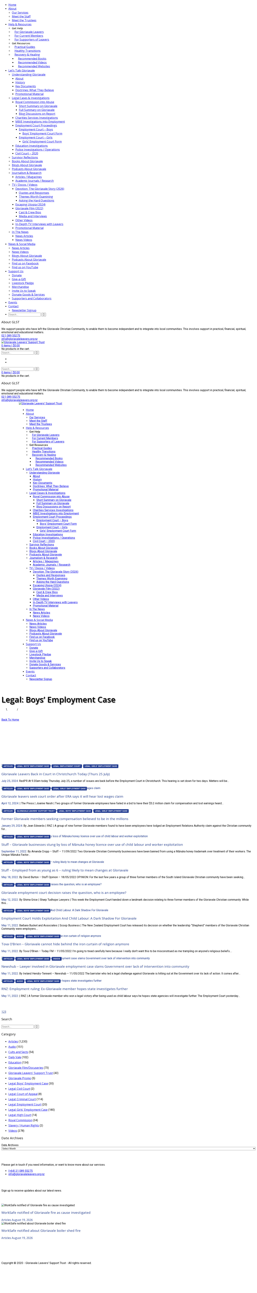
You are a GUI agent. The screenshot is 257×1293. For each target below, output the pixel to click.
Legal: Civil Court (19, 1089)
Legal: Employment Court (66, 766)
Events (12, 302)
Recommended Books (32, 59)
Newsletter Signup (24, 310)
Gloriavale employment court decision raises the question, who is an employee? (63, 892)
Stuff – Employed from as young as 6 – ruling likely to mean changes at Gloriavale (64, 870)
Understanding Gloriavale (28, 74)
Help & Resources (19, 24)
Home (12, 5)
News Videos (23, 240)
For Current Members (29, 36)
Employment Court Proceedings (36, 125)
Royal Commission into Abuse (34, 102)
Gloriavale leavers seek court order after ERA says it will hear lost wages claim (62, 796)
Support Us (15, 271)
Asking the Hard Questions (36, 200)
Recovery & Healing (27, 54)
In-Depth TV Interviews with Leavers (39, 224)
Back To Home (10, 719)
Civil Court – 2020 (26, 153)
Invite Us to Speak (24, 291)
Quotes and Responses (34, 193)
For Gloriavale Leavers (29, 32)
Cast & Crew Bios (30, 212)
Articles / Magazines (28, 177)
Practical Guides (25, 47)
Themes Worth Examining (36, 197)
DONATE (25, 686)
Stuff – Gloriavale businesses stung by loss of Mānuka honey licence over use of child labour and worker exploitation (92, 844)
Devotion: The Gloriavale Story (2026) (39, 189)
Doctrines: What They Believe (34, 90)
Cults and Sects (18, 1052)
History (20, 82)
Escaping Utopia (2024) (30, 204)
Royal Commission (20, 1120)
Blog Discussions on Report (37, 114)
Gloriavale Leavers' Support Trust (36, 811)
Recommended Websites (34, 66)
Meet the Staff (21, 16)
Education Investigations (31, 146)
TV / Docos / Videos (24, 185)
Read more (8, 784)
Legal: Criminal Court (22, 1099)
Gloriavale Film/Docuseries (25, 1068)
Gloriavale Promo (19, 1078)
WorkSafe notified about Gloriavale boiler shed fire (41, 1230)
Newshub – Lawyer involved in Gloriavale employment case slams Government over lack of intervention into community (95, 966)
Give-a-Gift (19, 279)
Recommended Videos (32, 62)
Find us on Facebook (25, 263)
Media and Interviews (33, 216)
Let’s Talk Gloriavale (21, 70)
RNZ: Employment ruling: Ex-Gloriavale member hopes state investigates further (64, 989)
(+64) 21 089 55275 (20, 1170)
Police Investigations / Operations (37, 149)
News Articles (24, 236)
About (12, 8)
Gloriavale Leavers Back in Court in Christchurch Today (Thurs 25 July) (55, 774)
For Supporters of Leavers (32, 39)
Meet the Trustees (24, 20)
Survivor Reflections (25, 157)
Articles (8, 766)
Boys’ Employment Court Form (42, 133)
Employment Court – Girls (35, 137)
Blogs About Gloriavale (27, 165)
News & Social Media (21, 244)
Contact (13, 306)
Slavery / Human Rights (23, 1125)
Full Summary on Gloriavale (37, 110)
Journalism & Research (26, 173)
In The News (20, 232)
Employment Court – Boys (36, 129)
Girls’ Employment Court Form (42, 141)
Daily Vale (14, 1057)
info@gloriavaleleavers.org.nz (26, 1174)
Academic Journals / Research (34, 181)
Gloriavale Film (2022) (29, 208)
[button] (10, 345)
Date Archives (10, 1145)
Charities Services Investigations (36, 118)
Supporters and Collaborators (31, 298)
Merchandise (20, 287)
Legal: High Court (19, 1115)
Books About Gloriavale (27, 161)
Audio (20, 936)
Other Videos (24, 220)
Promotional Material (29, 94)
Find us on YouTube (25, 267)
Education (14, 1062)
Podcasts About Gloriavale (29, 169)
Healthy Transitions (28, 51)
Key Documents (25, 86)
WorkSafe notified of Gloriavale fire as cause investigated (46, 1212)
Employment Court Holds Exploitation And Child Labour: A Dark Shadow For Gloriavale (69, 918)
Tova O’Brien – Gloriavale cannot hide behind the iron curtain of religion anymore (65, 944)
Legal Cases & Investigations (30, 98)
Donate (17, 275)
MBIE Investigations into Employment (40, 121)
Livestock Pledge (23, 283)
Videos (56, 959)
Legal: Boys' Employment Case (33, 766)
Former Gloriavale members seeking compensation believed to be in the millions (64, 819)
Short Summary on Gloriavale (38, 106)
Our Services (20, 13)
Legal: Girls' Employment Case (101, 766)
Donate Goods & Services (28, 294)
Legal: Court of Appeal (23, 1094)
